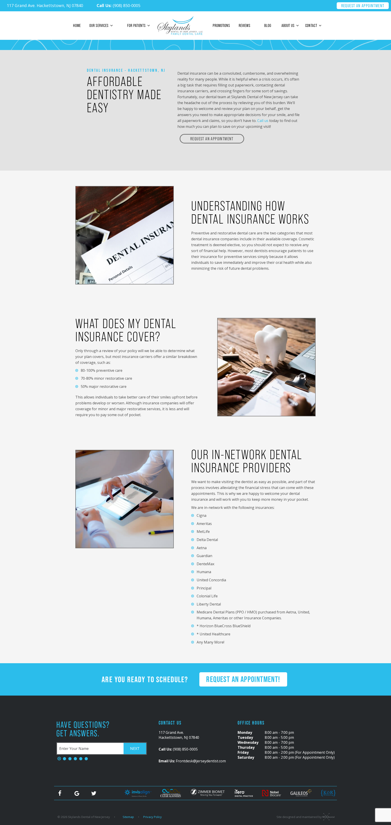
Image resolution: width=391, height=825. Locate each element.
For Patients (136, 25)
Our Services (99, 25)
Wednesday (248, 742)
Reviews (244, 25)
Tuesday (245, 737)
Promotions (221, 25)
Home (77, 25)
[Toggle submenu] (111, 26)
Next (135, 748)
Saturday (246, 757)
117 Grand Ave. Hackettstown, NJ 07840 (45, 5)
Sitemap (128, 817)
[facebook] (59, 793)
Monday (245, 732)
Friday (243, 752)
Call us (262, 120)
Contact (311, 25)
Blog (267, 25)
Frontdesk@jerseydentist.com (192, 760)
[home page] (179, 25)
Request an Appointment (362, 5)
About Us (288, 25)
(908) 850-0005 (118, 5)
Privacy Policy (152, 817)
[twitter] (93, 793)
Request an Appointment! (243, 679)
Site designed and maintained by (299, 817)
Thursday (246, 747)
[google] (76, 793)
